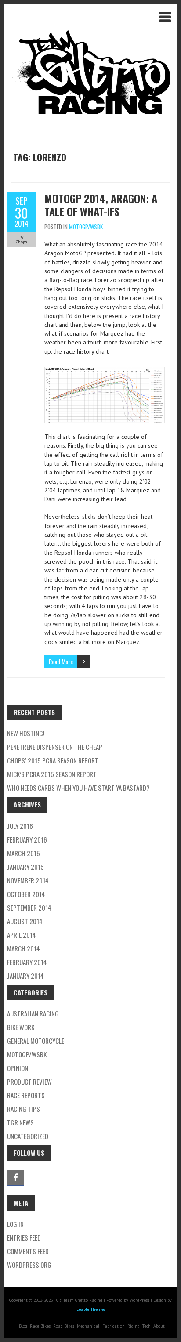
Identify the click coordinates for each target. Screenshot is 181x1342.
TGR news (20, 1122)
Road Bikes (63, 1326)
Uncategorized (27, 1136)
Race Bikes (40, 1326)
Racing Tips (23, 1109)
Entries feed (24, 1237)
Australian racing (33, 1013)
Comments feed (28, 1251)
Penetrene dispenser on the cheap (54, 747)
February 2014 (27, 962)
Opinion (17, 1068)
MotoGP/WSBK (86, 226)
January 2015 (25, 867)
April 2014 (21, 935)
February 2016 (27, 839)
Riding (133, 1326)
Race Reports (26, 1095)
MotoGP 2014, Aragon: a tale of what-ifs (100, 204)
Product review (29, 1081)
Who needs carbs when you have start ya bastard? (78, 787)
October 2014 (26, 894)
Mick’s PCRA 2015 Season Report (52, 774)
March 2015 (23, 853)
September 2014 (29, 907)
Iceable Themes (90, 1309)
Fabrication (113, 1326)
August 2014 (25, 921)
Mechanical (88, 1326)
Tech (146, 1326)
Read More (61, 661)
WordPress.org (29, 1265)
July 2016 (20, 826)
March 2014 (23, 948)
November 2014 (28, 880)
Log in (15, 1224)
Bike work (20, 1027)
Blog (23, 1326)
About (159, 1326)
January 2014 (25, 975)
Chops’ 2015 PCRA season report (52, 760)
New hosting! (25, 733)
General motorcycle (35, 1040)
